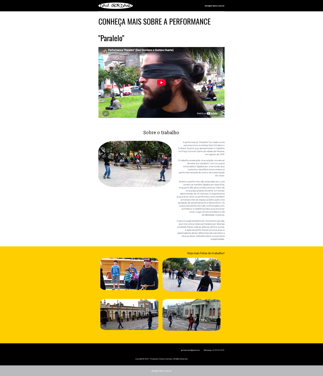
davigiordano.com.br (161, 370)
